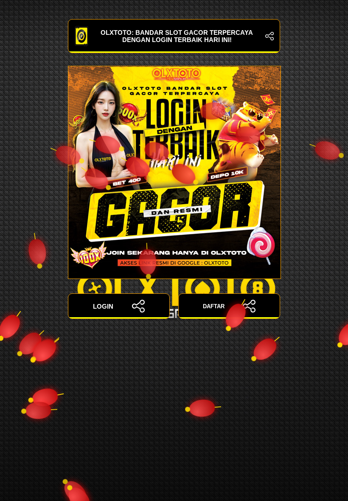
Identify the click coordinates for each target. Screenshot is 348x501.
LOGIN (103, 306)
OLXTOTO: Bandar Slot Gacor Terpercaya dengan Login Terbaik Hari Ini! (177, 36)
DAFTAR (214, 306)
